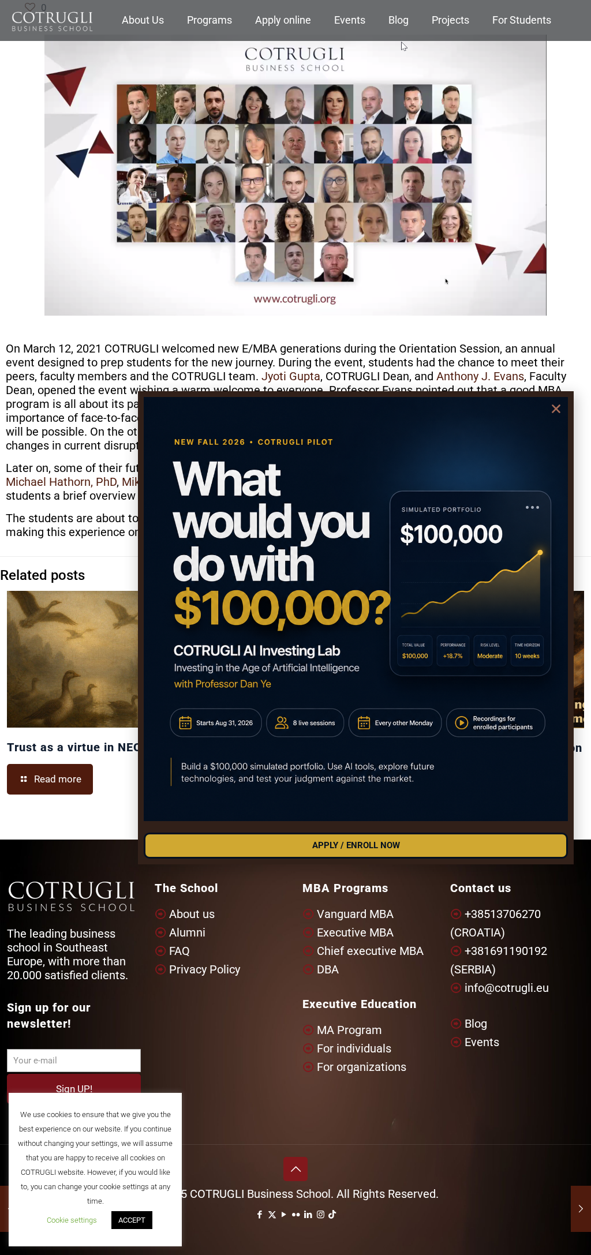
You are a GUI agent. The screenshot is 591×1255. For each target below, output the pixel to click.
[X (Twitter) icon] (272, 1214)
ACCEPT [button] (131, 1220)
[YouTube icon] (284, 1214)
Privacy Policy (204, 969)
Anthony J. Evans (480, 376)
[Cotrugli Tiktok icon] (332, 1214)
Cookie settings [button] (72, 1220)
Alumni (187, 932)
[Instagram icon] (320, 1214)
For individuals (354, 1048)
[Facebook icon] (260, 1214)
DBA (328, 969)
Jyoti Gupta (290, 376)
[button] (556, 409)
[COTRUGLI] (52, 20)
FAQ (179, 951)
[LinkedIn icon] (308, 1214)
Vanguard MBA (355, 914)
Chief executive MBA (370, 951)
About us (192, 914)
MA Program (349, 1030)
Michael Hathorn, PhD (61, 482)
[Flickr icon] (296, 1214)
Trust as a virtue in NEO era (85, 747)
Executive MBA (355, 932)
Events (482, 1042)
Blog (476, 1024)
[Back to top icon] (295, 1169)
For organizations (361, 1067)
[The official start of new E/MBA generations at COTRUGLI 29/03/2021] (581, 1209)
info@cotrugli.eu (507, 988)
